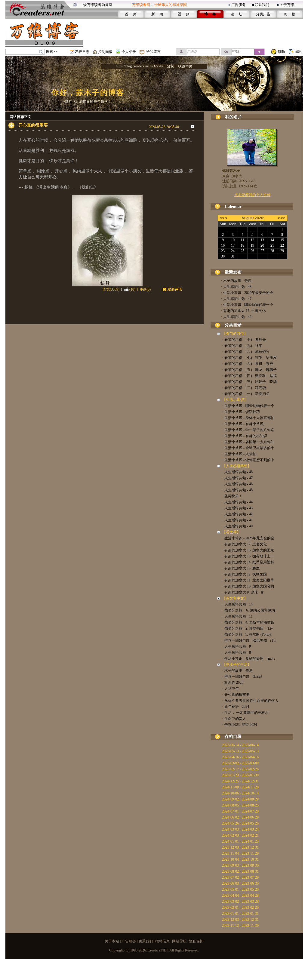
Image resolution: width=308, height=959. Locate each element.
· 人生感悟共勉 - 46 (236, 317)
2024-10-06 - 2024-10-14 (240, 793)
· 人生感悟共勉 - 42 (237, 514)
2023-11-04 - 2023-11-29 (240, 853)
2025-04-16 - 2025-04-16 (240, 757)
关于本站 (112, 941)
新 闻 (157, 14)
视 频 (183, 14)
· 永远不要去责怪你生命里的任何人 (250, 700)
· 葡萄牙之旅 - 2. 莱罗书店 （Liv (247, 628)
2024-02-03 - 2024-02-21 (240, 835)
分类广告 (263, 14)
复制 (170, 66)
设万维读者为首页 (97, 5)
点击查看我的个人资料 (252, 195)
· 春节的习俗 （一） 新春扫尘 (246, 394)
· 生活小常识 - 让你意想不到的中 (248, 460)
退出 (298, 52)
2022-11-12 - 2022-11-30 (240, 926)
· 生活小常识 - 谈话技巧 (241, 412)
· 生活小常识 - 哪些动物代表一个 (247, 305)
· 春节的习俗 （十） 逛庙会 (244, 340)
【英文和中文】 (235, 598)
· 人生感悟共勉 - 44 (237, 502)
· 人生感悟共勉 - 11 (237, 616)
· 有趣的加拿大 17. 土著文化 (243, 311)
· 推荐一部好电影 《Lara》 (243, 676)
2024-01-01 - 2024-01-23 (240, 841)
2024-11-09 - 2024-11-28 (240, 787)
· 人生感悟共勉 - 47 (236, 299)
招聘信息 (162, 941)
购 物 (289, 14)
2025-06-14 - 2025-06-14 (240, 745)
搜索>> (51, 52)
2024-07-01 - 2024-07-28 (240, 811)
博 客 (210, 14)
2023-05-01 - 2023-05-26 (240, 889)
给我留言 (153, 52)
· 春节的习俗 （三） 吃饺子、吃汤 (249, 382)
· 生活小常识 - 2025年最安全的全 (247, 293)
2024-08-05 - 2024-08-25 (240, 805)
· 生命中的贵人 (234, 719)
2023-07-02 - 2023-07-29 (240, 877)
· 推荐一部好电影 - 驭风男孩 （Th (249, 640)
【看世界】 (231, 532)
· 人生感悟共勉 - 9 (236, 646)
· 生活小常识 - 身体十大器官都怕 (248, 418)
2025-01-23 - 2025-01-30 (240, 775)
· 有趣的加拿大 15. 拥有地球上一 (248, 556)
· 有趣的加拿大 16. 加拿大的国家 (248, 550)
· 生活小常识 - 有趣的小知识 (244, 436)
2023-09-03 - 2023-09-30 (240, 865)
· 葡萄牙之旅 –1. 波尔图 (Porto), (247, 634)
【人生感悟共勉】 (236, 466)
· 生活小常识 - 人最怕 (239, 454)
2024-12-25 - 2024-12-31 (240, 781)
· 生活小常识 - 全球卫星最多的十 (248, 448)
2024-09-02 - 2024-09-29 (240, 799)
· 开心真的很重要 (236, 694)
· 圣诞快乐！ (232, 496)
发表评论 (175, 289)
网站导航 (179, 941)
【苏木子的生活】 (236, 664)
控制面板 (105, 52)
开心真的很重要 (33, 125)
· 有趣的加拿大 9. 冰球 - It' (242, 592)
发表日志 (82, 52)
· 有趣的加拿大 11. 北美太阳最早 (248, 580)
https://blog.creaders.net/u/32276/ (139, 66)
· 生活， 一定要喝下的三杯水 (245, 713)
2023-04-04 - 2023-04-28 (240, 895)
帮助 (281, 52)
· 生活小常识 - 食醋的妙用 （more (248, 658)
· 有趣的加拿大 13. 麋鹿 (241, 568)
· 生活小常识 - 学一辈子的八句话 (248, 430)
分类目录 (233, 325)
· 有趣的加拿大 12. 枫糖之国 (244, 574)
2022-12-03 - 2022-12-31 (240, 919)
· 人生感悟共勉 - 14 (237, 604)
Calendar (233, 206)
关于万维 (287, 5)
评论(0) (145, 289)
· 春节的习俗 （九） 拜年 (242, 346)
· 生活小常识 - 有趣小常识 (242, 424)
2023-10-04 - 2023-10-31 (240, 859)
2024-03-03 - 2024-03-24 (240, 829)
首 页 (131, 14)
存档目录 (233, 736)
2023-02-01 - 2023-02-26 (240, 907)
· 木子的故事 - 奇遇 (236, 281)
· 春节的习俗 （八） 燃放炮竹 (246, 352)
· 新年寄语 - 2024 (235, 707)
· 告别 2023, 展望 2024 (239, 725)
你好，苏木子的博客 (88, 93)
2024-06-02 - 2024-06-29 (240, 817)
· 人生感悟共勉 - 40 (237, 526)
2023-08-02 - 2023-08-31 (240, 871)
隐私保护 (196, 941)
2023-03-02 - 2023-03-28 (240, 901)
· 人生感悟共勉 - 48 (236, 287)
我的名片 (233, 117)
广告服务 (238, 5)
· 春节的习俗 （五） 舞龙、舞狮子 (249, 370)
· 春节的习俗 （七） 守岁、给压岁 (249, 358)
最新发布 (233, 272)
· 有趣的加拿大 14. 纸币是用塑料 (248, 562)
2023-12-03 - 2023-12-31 (240, 847)
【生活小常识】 (235, 400)
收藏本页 (185, 66)
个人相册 (129, 52)
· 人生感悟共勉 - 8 (236, 652)
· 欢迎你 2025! (233, 682)
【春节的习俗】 (235, 333)
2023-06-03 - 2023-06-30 (240, 883)
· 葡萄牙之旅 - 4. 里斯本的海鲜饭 (248, 622)
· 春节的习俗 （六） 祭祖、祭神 (247, 364)
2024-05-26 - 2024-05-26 (240, 823)
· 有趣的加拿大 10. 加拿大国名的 (248, 586)
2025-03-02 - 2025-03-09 (240, 763)
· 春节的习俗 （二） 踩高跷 (244, 388)
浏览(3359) (111, 289)
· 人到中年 (230, 688)
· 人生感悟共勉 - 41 (237, 520)
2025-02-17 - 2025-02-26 (240, 769)
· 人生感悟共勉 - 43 (237, 508)
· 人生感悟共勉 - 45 (237, 490)
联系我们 (262, 5)
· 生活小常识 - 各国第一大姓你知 (248, 442)
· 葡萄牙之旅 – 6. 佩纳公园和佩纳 (248, 610)
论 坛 (236, 14)
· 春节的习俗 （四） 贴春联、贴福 (249, 376)
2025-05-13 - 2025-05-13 (240, 751)
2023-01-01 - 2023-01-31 (240, 913)
